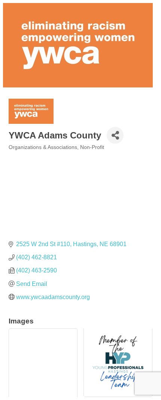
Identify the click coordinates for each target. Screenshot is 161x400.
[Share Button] (115, 135)
